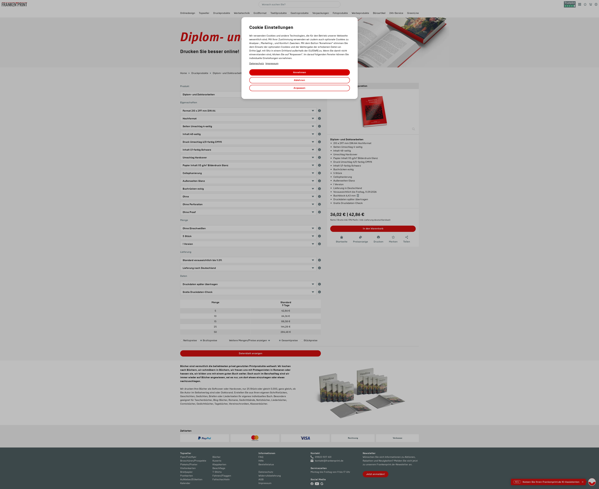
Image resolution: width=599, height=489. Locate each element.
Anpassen (299, 88)
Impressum (271, 63)
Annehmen (299, 72)
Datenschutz (256, 63)
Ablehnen (299, 80)
